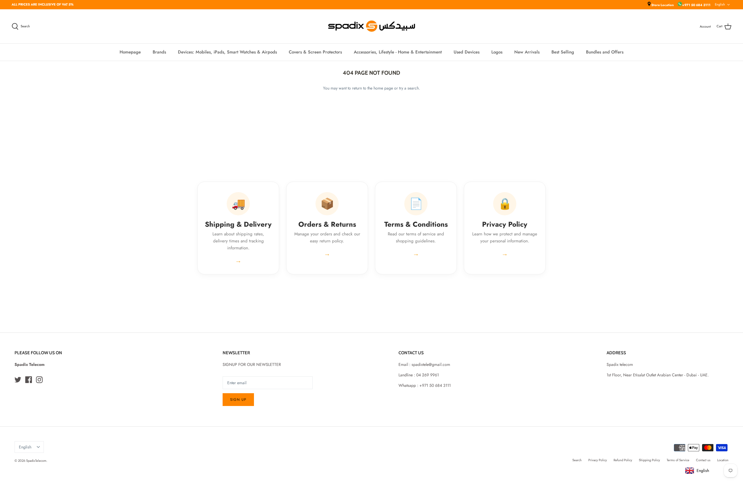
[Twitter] (18, 379)
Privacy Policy (597, 460)
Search (577, 460)
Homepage (130, 52)
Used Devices (466, 52)
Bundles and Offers (604, 52)
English (720, 4)
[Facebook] (28, 379)
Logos (496, 52)
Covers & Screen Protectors (315, 52)
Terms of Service (678, 460)
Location (722, 460)
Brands (159, 52)
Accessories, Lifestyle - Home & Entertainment (398, 52)
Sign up (238, 399)
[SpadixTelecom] (371, 26)
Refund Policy (623, 460)
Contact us (703, 460)
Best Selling (562, 52)
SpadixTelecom (36, 460)
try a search (409, 88)
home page (383, 88)
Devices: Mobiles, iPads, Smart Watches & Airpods (227, 52)
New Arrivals (527, 52)
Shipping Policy (649, 460)
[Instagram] (39, 379)
